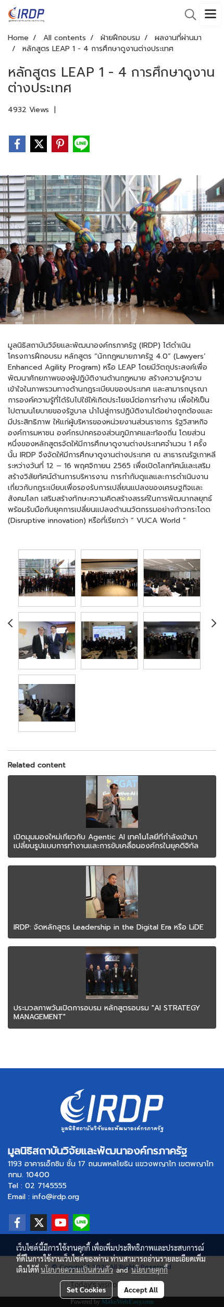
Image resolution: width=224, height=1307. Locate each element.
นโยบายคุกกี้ (149, 1269)
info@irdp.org (55, 1196)
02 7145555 (46, 1185)
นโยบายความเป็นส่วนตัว (77, 1269)
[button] (187, 14)
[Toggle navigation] (210, 14)
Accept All (141, 1289)
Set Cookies (86, 1289)
